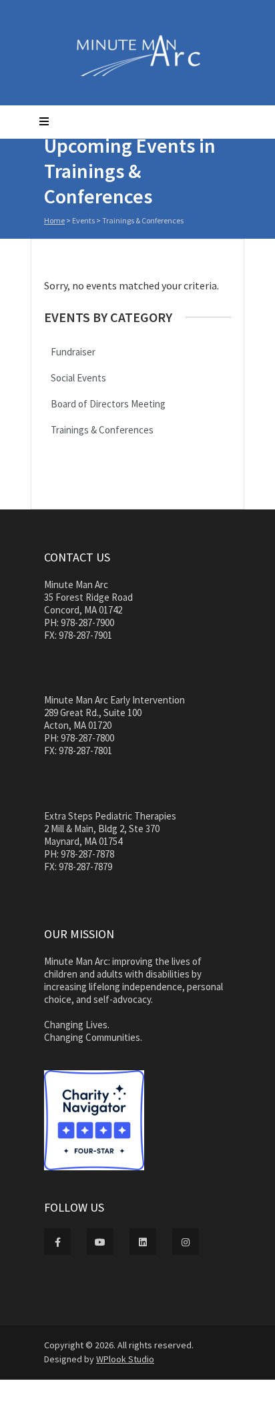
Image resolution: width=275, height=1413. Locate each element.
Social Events (78, 377)
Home (54, 220)
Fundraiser (73, 351)
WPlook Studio (125, 1359)
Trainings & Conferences (102, 429)
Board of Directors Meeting (108, 403)
